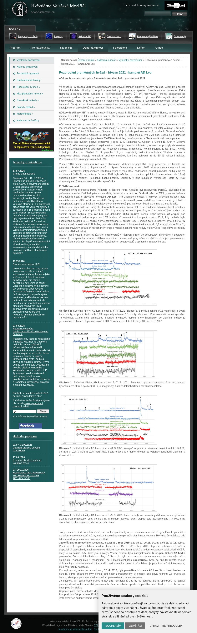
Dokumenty (180, 36)
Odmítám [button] (135, 625)
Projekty (58, 36)
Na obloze (66, 47)
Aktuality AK (84, 36)
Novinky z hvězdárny (27, 162)
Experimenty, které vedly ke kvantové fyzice (27, 461)
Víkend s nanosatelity (24, 173)
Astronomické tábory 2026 (26, 264)
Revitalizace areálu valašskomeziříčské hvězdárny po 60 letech (30, 331)
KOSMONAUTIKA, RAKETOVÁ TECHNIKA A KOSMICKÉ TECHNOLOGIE (29, 475)
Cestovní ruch (114, 36)
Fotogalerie (120, 47)
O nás (159, 47)
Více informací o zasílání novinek (30, 416)
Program (15, 47)
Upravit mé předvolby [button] (166, 625)
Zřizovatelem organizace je (142, 5)
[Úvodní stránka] (19, 9)
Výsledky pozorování (130, 60)
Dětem (141, 47)
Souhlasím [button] (113, 625)
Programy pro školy (28, 36)
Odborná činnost (93, 47)
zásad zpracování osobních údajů (28, 405)
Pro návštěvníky (40, 47)
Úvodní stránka (86, 60)
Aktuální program (25, 436)
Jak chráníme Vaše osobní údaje (75, 629)
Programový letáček (147, 36)
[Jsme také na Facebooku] (30, 427)
